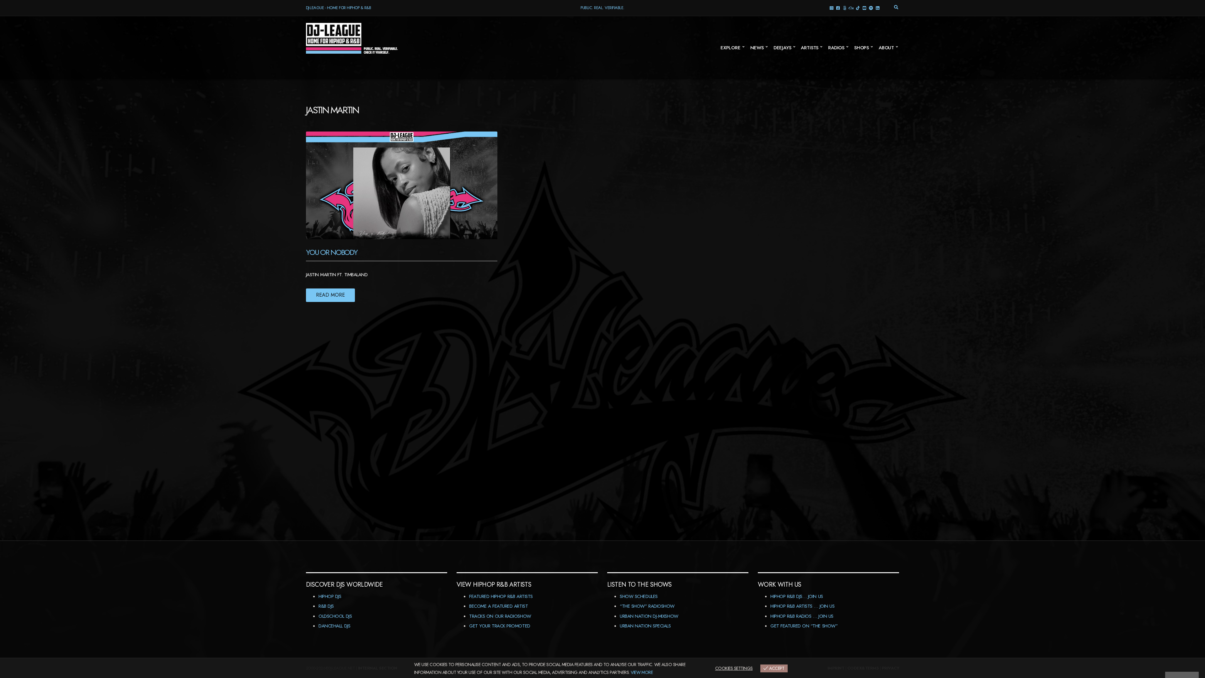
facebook (838, 8)
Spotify (871, 8)
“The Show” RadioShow (647, 606)
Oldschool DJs (335, 616)
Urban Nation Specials (645, 625)
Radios (836, 47)
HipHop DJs (330, 596)
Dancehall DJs (334, 625)
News (757, 47)
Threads (844, 8)
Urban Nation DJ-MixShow (649, 616)
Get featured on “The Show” (804, 625)
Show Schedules (639, 596)
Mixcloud (851, 8)
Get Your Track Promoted (499, 625)
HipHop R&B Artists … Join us (802, 606)
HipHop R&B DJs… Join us (796, 596)
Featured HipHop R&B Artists (501, 596)
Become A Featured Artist (498, 606)
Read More (330, 295)
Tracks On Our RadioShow (500, 616)
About (886, 47)
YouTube (864, 8)
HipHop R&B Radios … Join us (801, 616)
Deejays (782, 47)
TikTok (857, 8)
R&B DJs (326, 606)
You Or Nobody (331, 252)
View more (642, 672)
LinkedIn (877, 8)
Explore (730, 47)
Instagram (831, 8)
